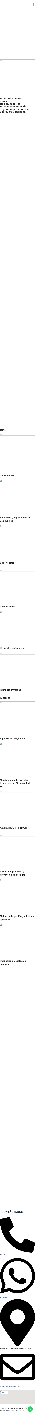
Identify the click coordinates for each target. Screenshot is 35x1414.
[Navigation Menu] (31, 4)
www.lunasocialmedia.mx (14, 1410)
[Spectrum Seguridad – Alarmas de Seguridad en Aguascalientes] (7, 4)
